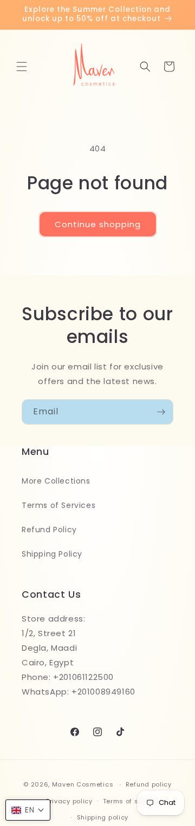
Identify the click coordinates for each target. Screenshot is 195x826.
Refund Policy (49, 529)
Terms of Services (58, 505)
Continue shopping (98, 224)
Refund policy (149, 784)
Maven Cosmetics (83, 784)
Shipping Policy (52, 554)
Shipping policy (103, 817)
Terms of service (131, 801)
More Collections (56, 480)
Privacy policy (69, 801)
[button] (22, 66)
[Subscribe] (161, 412)
